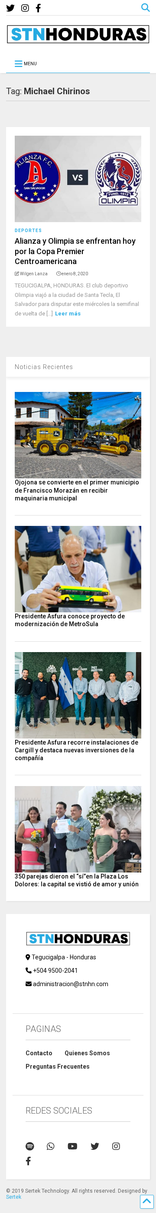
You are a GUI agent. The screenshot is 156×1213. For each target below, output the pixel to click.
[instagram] (25, 8)
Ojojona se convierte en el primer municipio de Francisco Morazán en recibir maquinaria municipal (77, 490)
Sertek (13, 1197)
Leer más (68, 313)
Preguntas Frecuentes (58, 1066)
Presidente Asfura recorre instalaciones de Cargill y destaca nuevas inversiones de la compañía (76, 750)
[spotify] (30, 1146)
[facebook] (38, 8)
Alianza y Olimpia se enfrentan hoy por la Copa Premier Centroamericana (75, 251)
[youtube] (73, 1146)
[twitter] (10, 8)
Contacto (39, 1053)
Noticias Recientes (44, 366)
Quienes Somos (87, 1053)
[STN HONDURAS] (78, 40)
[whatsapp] (51, 1146)
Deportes (28, 230)
